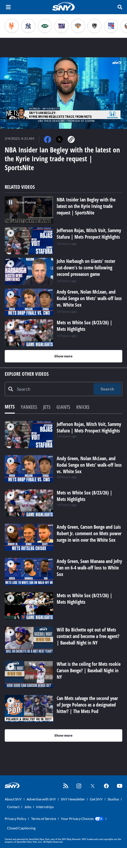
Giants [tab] (63, 407)
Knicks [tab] (82, 407)
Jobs (27, 807)
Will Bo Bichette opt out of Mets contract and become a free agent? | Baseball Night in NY (88, 636)
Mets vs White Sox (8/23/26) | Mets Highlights (84, 495)
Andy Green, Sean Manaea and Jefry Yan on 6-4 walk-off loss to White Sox (89, 567)
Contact (13, 807)
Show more (63, 356)
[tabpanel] (63, 581)
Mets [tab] (10, 406)
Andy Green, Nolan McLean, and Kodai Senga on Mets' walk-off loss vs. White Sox (89, 465)
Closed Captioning (21, 828)
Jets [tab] (47, 407)
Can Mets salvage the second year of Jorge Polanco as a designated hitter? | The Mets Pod (87, 704)
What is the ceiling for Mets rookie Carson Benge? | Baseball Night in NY (89, 670)
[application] (63, 93)
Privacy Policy (15, 818)
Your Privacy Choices (77, 818)
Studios (113, 799)
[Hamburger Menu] (8, 7)
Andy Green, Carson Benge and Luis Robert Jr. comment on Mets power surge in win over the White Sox (89, 533)
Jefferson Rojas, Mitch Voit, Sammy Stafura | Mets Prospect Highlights (89, 427)
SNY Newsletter (73, 799)
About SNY (13, 799)
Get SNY (96, 799)
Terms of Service (43, 818)
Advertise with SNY (41, 799)
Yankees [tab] (29, 407)
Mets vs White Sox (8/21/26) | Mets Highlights (84, 598)
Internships (45, 807)
